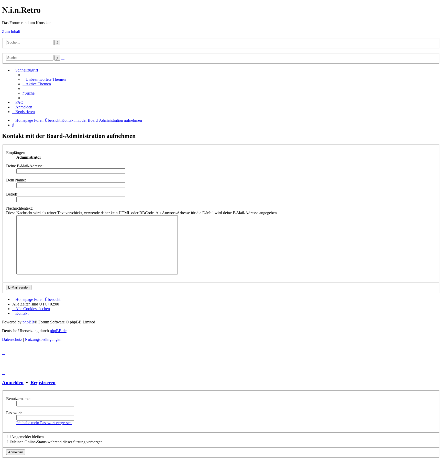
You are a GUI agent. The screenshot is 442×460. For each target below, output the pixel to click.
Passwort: (14, 413)
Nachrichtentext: (19, 208)
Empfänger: (15, 152)
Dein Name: (16, 180)
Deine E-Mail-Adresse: (24, 166)
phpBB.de (58, 331)
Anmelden (13, 382)
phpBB (28, 322)
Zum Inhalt (11, 31)
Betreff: (12, 194)
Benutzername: (18, 398)
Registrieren (43, 382)
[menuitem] (44, 79)
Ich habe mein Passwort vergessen (44, 423)
